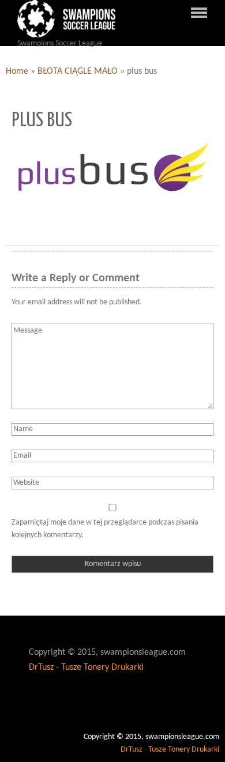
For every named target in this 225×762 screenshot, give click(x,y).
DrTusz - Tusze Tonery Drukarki (86, 667)
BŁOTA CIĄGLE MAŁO (78, 71)
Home (17, 71)
